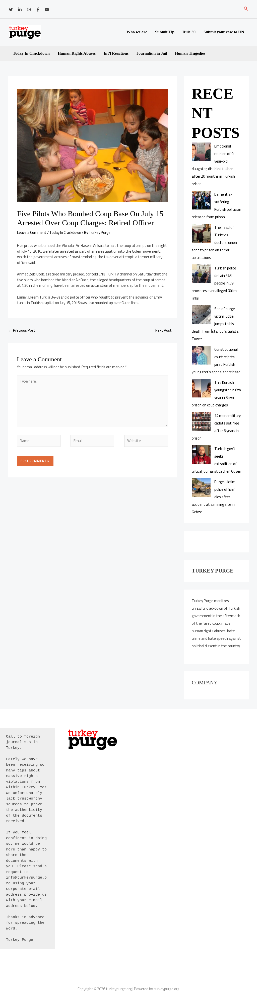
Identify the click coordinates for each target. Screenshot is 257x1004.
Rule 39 (189, 32)
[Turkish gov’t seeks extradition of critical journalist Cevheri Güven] (201, 454)
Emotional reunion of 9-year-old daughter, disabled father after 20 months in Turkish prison (213, 164)
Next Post (165, 330)
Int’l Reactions (116, 53)
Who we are (136, 32)
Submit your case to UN (224, 32)
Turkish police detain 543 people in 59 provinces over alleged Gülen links (214, 283)
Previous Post (22, 330)
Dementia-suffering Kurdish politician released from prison (216, 206)
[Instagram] (29, 10)
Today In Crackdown (31, 53)
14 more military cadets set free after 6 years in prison (216, 427)
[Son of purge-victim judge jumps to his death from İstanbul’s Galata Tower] (201, 314)
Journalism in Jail (152, 53)
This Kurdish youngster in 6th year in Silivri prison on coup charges (216, 394)
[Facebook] (38, 10)
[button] (246, 9)
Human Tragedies (190, 53)
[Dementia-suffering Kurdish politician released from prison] (201, 200)
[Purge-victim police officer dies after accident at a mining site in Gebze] (201, 487)
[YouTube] (47, 10)
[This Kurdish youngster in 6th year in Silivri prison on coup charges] (201, 388)
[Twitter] (11, 10)
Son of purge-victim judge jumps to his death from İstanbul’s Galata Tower (215, 323)
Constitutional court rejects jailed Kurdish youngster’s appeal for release (216, 361)
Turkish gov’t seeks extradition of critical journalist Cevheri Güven (216, 460)
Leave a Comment (31, 232)
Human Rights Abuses (77, 53)
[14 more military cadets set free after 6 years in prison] (201, 421)
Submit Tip (164, 32)
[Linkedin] (20, 10)
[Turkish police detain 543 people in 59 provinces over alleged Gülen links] (201, 273)
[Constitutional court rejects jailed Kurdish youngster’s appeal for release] (201, 355)
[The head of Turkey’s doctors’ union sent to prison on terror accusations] (201, 233)
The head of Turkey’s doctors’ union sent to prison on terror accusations (214, 242)
